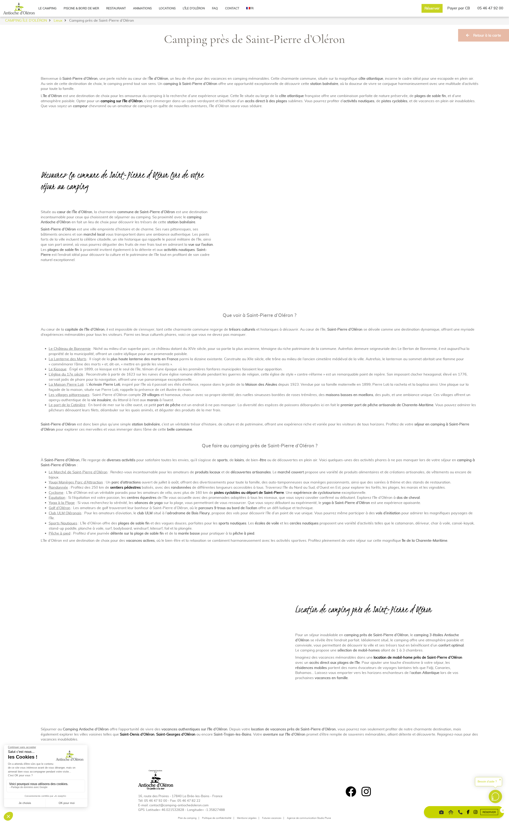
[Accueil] (19, 8)
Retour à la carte (487, 35)
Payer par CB (458, 8)
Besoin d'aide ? (487, 781)
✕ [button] (500, 779)
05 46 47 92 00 (490, 8)
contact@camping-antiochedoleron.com (179, 805)
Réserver (432, 8)
